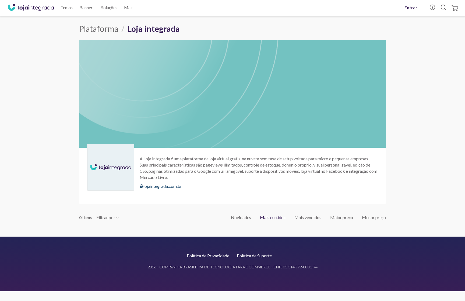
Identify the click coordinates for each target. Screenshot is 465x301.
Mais (128, 7)
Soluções (109, 7)
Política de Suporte (254, 255)
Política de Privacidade (208, 255)
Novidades (241, 217)
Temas (67, 7)
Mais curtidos (273, 217)
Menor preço (374, 217)
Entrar (410, 7)
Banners (86, 7)
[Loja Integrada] (31, 8)
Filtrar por (106, 217)
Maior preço (341, 217)
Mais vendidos (307, 217)
